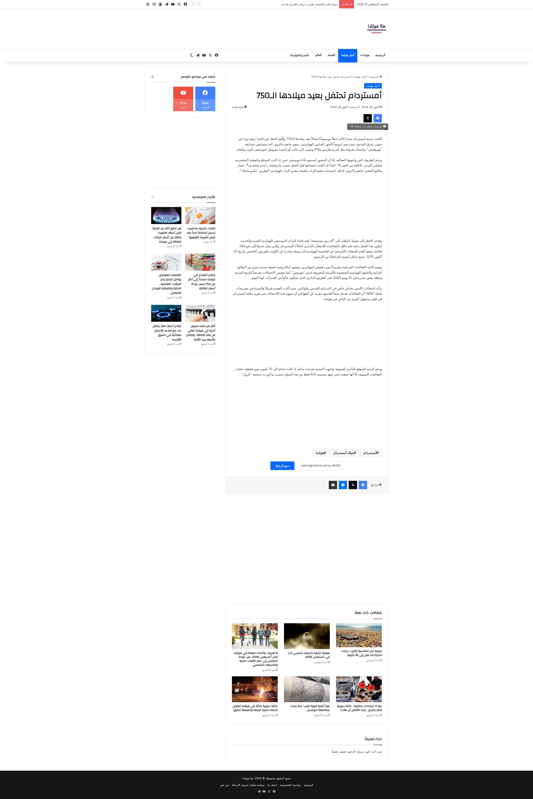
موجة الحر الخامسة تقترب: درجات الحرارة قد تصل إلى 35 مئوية (361, 653)
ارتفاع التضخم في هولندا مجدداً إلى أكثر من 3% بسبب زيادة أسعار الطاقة (201, 281)
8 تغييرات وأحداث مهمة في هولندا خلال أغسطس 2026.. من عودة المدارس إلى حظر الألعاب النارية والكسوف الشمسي (256, 659)
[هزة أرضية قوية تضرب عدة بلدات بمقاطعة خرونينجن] (307, 689)
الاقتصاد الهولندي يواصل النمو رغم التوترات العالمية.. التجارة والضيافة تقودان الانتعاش (166, 284)
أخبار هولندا (347, 55)
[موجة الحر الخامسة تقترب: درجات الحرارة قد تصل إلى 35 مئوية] (359, 635)
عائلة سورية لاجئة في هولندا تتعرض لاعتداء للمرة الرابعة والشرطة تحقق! (255, 708)
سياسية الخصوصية (290, 785)
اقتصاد (331, 55)
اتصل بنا (272, 785)
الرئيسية (380, 55)
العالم (318, 55)
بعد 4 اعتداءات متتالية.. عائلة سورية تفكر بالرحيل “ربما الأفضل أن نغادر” (359, 708)
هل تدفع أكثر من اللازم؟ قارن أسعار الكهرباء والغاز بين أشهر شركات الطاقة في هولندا (166, 235)
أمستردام (370, 453)
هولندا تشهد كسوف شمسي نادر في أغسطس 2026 (309, 655)
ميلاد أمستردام (344, 453)
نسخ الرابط (282, 465)
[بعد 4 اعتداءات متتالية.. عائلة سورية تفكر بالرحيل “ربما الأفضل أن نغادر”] (359, 689)
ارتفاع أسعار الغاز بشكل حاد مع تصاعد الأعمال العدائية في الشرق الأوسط (167, 332)
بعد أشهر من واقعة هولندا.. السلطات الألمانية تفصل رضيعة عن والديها (297, 4)
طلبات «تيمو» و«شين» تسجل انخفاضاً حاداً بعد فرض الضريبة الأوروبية (201, 233)
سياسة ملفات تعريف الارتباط (248, 785)
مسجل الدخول (355, 751)
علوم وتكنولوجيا (299, 55)
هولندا (365, 55)
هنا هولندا (247, 778)
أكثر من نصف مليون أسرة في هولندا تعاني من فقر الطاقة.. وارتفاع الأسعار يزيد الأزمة (200, 332)
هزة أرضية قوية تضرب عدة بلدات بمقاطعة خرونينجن (310, 708)
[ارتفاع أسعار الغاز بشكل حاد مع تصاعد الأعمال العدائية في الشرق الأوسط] (166, 313)
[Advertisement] (307, 207)
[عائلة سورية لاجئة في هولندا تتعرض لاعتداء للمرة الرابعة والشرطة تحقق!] (255, 689)
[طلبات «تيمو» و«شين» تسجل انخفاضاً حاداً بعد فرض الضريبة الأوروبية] (200, 215)
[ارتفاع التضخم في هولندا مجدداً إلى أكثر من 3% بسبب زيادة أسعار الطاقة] (200, 262)
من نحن (224, 785)
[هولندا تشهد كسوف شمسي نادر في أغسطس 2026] (307, 636)
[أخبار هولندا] (376, 28)
